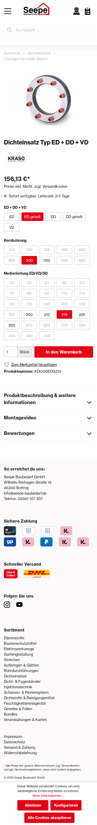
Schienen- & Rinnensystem (26, 692)
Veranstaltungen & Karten (25, 719)
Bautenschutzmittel (20, 643)
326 (82, 325)
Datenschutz (14, 742)
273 (29, 325)
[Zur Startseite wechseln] (36, 9)
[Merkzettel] (85, 11)
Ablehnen (33, 805)
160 (64, 304)
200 (82, 249)
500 (82, 260)
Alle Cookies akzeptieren (49, 817)
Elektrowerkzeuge (19, 649)
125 (47, 249)
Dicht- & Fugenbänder (22, 681)
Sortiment (14, 630)
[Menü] (9, 11)
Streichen (12, 659)
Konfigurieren (66, 805)
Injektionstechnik (18, 687)
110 (64, 293)
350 (46, 260)
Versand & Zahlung (19, 747)
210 (47, 314)
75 (12, 293)
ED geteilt (32, 216)
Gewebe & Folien (18, 708)
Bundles (10, 714)
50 (64, 282)
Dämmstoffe (14, 638)
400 (64, 260)
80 (11, 249)
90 (46, 293)
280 (46, 325)
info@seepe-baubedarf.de (25, 493)
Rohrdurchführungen (21, 670)
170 (82, 304)
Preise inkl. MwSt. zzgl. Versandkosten (35, 186)
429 (29, 336)
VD (11, 227)
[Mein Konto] (77, 11)
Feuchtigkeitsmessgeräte (25, 703)
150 (65, 249)
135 (29, 304)
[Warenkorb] (92, 15)
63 (82, 282)
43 (46, 282)
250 (12, 260)
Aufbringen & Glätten (21, 665)
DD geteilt (74, 216)
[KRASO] (16, 159)
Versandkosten (70, 765)
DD (53, 216)
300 (29, 260)
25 (12, 282)
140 (47, 304)
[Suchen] (10, 30)
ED (11, 216)
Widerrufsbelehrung (20, 753)
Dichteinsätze (15, 676)
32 (29, 282)
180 (12, 314)
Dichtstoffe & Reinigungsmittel (29, 698)
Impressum (13, 736)
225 (82, 314)
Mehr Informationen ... (48, 796)
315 (65, 325)
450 (46, 336)
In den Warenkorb (64, 352)
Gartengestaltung (18, 654)
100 (29, 249)
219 (65, 314)
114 (82, 293)
